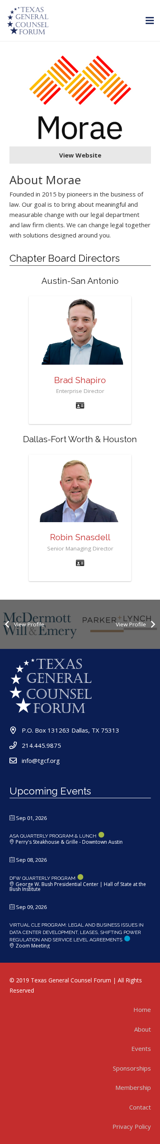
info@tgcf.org (41, 760)
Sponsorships (132, 1068)
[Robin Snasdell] (80, 488)
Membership (133, 1087)
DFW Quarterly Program (42, 878)
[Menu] (150, 20)
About (142, 1029)
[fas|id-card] (80, 405)
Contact (140, 1107)
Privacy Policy (131, 1126)
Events (141, 1048)
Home (142, 1009)
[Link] (28, 20)
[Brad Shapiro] (80, 330)
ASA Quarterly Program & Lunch (52, 836)
